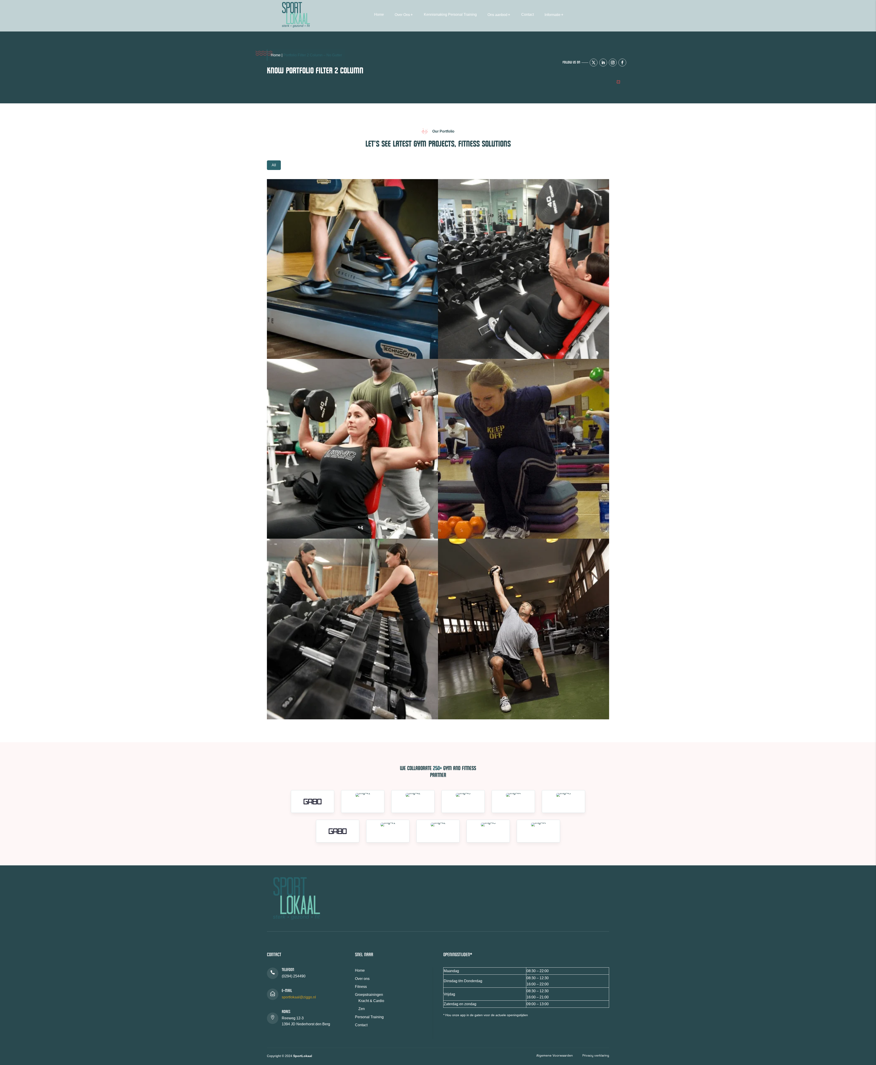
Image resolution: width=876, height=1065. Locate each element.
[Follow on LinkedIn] (603, 62)
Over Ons (402, 15)
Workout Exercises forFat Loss (476, 705)
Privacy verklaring (595, 1055)
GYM (454, 337)
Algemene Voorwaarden (554, 1055)
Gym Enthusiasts (464, 345)
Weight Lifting (290, 345)
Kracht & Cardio (371, 1001)
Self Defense (289, 705)
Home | (277, 55)
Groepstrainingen (369, 995)
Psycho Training (463, 524)
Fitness (455, 517)
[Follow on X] (593, 62)
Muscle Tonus (290, 524)
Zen (361, 1009)
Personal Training (369, 1017)
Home (379, 14)
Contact (527, 14)
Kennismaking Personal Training (450, 14)
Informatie (553, 15)
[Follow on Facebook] (622, 62)
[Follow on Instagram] (613, 62)
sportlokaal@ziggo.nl (299, 997)
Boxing (284, 517)
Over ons (362, 979)
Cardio (284, 337)
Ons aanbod (497, 15)
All (274, 165)
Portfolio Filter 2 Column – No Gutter (312, 55)
